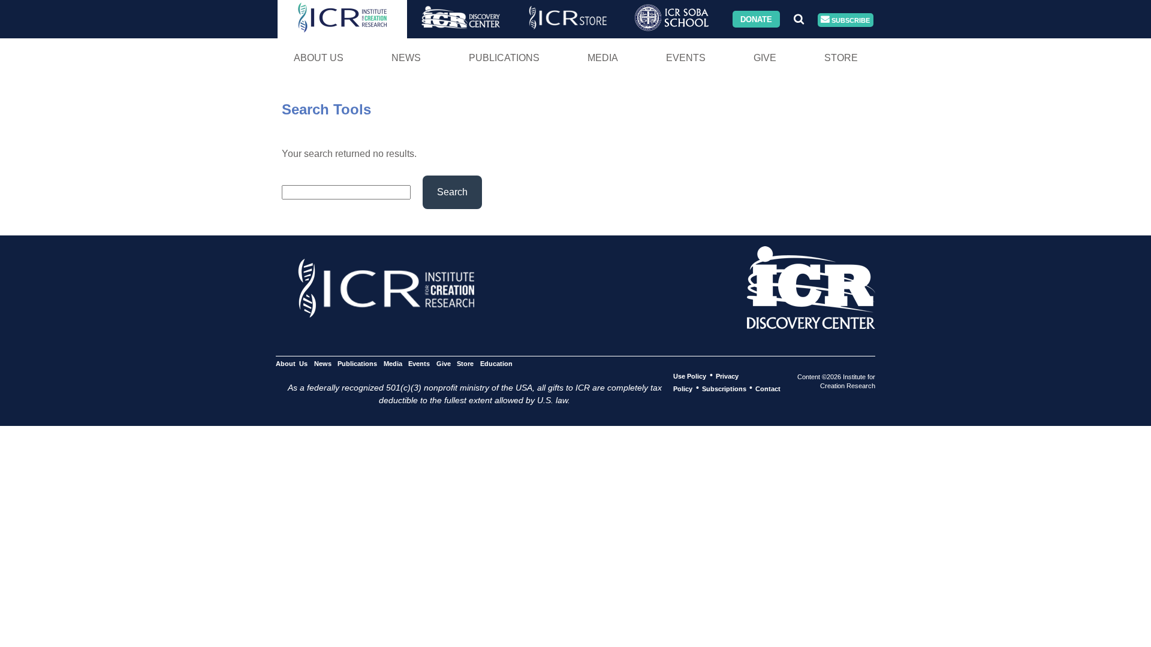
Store (841, 58)
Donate (756, 18)
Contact (768, 388)
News (406, 58)
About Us (319, 58)
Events (686, 58)
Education (496, 363)
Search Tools (326, 109)
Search (452, 192)
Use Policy (689, 375)
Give (765, 58)
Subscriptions (724, 388)
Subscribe (850, 19)
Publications (504, 58)
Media (602, 58)
